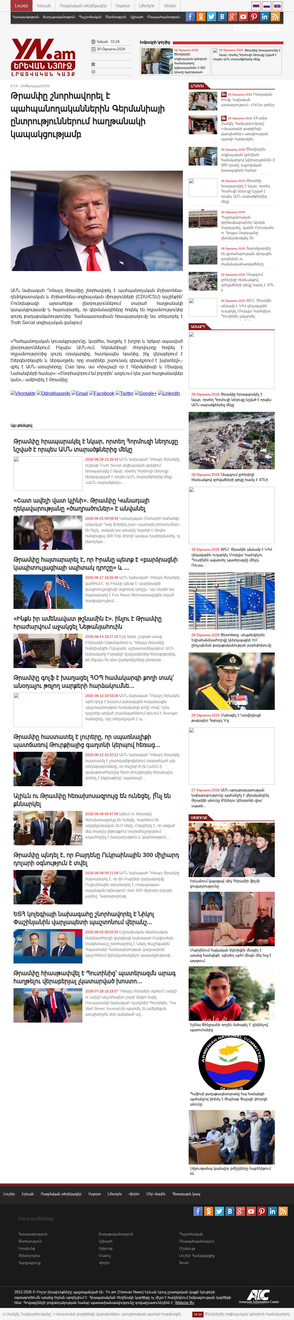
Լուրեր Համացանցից (196, 1255)
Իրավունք (191, 26)
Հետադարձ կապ (186, 1194)
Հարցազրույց (29, 1263)
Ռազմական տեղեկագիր (83, 5)
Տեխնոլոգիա (29, 1255)
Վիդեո (169, 5)
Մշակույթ (187, 1248)
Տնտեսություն (115, 17)
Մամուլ (105, 1255)
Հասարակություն (26, 17)
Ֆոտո (184, 1263)
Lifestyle (146, 5)
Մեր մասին (155, 1194)
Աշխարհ (136, 17)
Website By (184, 1302)
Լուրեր (21, 5)
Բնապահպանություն (163, 17)
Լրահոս (197, 86)
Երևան (44, 5)
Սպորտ (123, 5)
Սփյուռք (199, 818)
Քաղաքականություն (59, 17)
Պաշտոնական (90, 17)
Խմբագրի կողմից (155, 42)
